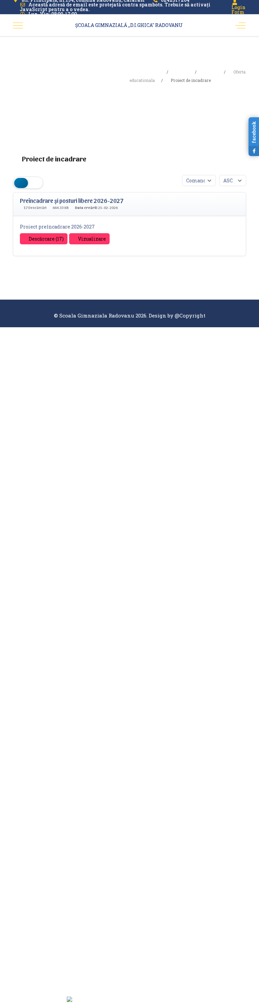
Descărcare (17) (46, 239)
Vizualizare (91, 239)
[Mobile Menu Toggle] (18, 25)
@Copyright (190, 315)
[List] (35, 183)
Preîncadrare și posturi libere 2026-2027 (71, 200)
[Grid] (21, 183)
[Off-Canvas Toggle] (240, 25)
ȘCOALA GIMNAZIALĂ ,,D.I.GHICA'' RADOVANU (129, 25)
